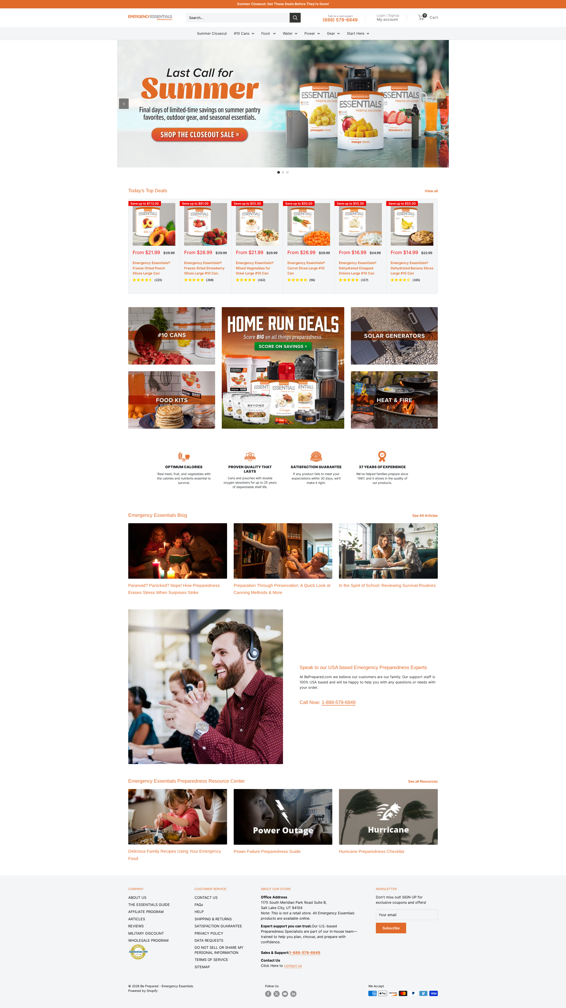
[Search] (295, 18)
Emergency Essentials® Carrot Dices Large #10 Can (306, 268)
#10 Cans (241, 33)
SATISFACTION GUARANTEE (218, 926)
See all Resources (423, 781)
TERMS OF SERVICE (211, 959)
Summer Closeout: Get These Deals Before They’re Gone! (283, 4)
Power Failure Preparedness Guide (267, 851)
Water (288, 33)
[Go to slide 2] (283, 172)
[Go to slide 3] (287, 172)
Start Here (355, 33)
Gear (331, 33)
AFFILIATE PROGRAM (146, 911)
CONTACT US (206, 897)
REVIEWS (136, 926)
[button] (421, 17)
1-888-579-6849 (339, 702)
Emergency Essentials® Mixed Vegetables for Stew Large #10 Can (254, 268)
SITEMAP (202, 967)
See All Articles (425, 515)
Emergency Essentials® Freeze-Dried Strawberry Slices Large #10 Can (204, 268)
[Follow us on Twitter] (276, 994)
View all (432, 191)
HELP (199, 911)
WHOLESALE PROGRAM (148, 940)
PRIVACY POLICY (209, 933)
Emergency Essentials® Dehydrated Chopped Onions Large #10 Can (358, 268)
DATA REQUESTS (209, 940)
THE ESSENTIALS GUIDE (149, 904)
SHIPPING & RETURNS (213, 919)
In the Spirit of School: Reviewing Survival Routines (387, 585)
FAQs (199, 904)
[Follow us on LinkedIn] (293, 994)
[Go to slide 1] (278, 172)
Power (309, 33)
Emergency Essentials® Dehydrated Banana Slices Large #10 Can (412, 268)
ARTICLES (136, 919)
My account (387, 19)
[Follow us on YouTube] (285, 994)
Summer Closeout (212, 33)
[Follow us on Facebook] (268, 994)
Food (266, 33)
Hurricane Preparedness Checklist (371, 851)
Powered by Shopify (143, 991)
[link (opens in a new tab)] (138, 945)
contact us (293, 965)
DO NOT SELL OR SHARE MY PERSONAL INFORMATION (219, 950)
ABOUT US (137, 897)
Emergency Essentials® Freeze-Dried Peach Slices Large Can (151, 268)
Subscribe (391, 928)
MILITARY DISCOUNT (146, 933)
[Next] (438, 246)
